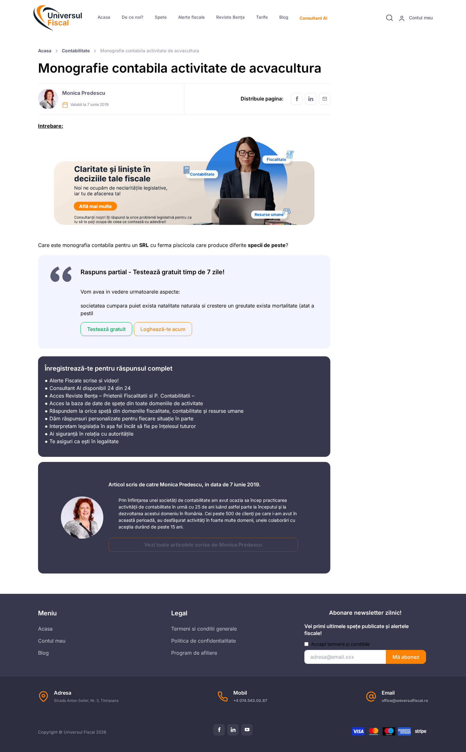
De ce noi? (132, 17)
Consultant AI (313, 18)
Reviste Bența (230, 17)
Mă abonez (405, 657)
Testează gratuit (106, 329)
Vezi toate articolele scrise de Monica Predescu (203, 544)
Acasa (104, 17)
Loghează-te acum (162, 329)
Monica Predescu (83, 93)
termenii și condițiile (348, 644)
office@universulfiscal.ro (405, 700)
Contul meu (420, 17)
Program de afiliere (194, 653)
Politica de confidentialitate (203, 641)
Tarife (262, 17)
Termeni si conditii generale (204, 629)
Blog (283, 17)
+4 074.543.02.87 (250, 700)
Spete (161, 17)
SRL (144, 245)
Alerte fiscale (191, 17)
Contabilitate (76, 50)
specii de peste (267, 245)
